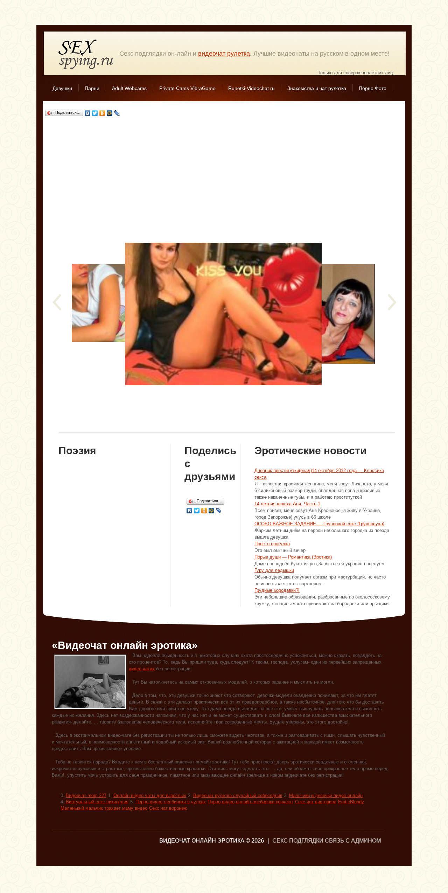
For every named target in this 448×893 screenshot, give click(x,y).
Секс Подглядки (86, 54)
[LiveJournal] (117, 113)
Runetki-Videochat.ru (251, 88)
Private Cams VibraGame (187, 88)
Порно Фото (372, 88)
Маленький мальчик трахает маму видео (104, 808)
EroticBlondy (351, 801)
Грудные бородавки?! (277, 590)
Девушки (62, 88)
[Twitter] (95, 113)
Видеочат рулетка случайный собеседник (237, 795)
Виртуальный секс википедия (97, 801)
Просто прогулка (272, 543)
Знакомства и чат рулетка (316, 88)
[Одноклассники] (102, 113)
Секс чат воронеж (168, 808)
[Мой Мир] (109, 113)
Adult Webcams (129, 88)
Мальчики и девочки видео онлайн (326, 795)
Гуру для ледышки (274, 570)
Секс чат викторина (315, 801)
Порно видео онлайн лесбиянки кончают (250, 801)
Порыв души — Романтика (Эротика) (293, 557)
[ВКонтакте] (87, 113)
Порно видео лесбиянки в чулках (170, 801)
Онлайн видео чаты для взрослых (149, 795)
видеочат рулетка (224, 53)
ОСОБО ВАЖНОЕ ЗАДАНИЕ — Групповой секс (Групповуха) (319, 523)
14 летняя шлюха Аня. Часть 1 (287, 503)
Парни (92, 88)
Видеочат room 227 (86, 795)
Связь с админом (353, 841)
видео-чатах (142, 668)
